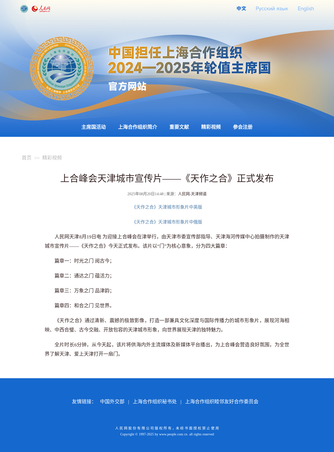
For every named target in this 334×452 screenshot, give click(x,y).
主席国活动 (93, 127)
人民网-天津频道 (192, 194)
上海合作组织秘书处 (155, 401)
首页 (27, 158)
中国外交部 (112, 401)
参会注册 (243, 127)
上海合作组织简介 (137, 127)
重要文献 (179, 127)
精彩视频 (211, 127)
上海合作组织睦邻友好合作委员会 (221, 401)
